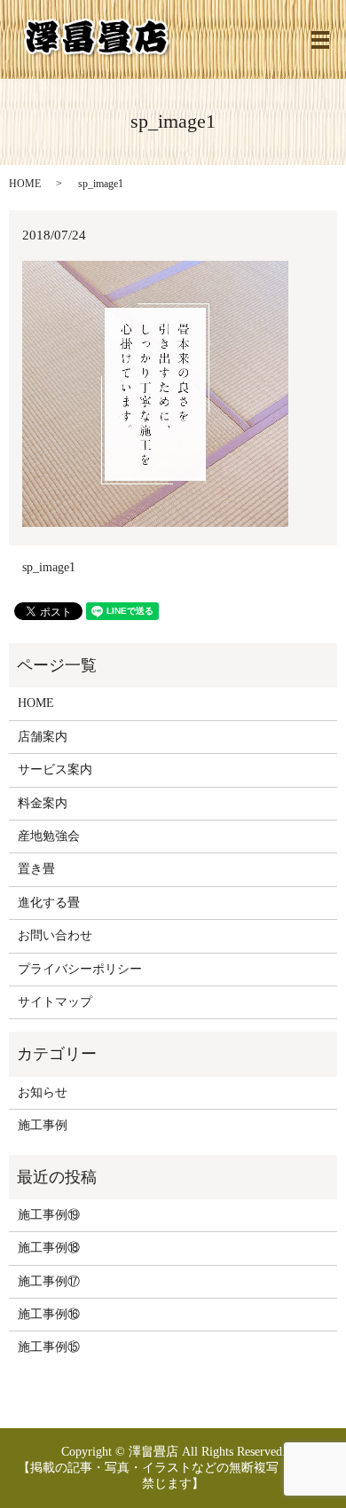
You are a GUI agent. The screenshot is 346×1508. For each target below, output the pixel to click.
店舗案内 (42, 736)
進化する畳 (49, 902)
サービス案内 (55, 769)
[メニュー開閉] (320, 40)
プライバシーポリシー (80, 969)
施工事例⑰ (49, 1281)
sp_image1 (48, 567)
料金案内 (42, 803)
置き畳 (36, 869)
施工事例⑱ (49, 1247)
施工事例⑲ (49, 1214)
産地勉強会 (49, 836)
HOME (25, 183)
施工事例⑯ (49, 1314)
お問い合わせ (55, 935)
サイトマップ (55, 1002)
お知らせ (42, 1092)
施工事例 (42, 1125)
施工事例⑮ (49, 1347)
